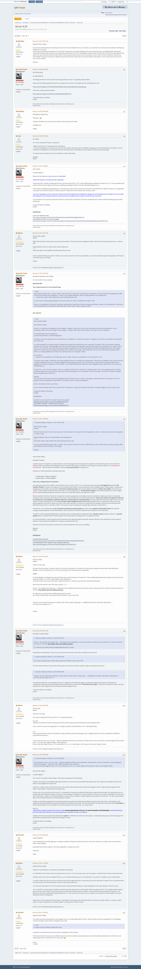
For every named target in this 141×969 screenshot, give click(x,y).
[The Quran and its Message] (16, 87)
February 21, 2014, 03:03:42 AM (40, 705)
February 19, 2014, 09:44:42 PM (40, 556)
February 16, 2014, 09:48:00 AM (40, 111)
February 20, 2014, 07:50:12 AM (40, 630)
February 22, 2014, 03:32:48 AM (40, 754)
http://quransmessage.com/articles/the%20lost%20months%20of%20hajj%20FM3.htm (58, 217)
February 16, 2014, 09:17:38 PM (40, 136)
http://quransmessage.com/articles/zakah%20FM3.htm (51, 402)
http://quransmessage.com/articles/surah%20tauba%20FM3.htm (52, 94)
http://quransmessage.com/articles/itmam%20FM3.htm (51, 405)
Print (124, 36)
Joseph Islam (22, 69)
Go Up (16, 948)
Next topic (122, 31)
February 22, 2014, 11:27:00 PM (40, 863)
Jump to (101, 956)
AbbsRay (21, 41)
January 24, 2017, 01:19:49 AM (40, 912)
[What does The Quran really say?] (16, 248)
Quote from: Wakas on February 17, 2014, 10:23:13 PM (49, 422)
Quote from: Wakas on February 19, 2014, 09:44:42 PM (49, 638)
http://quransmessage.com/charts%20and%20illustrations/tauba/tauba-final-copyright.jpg (59, 87)
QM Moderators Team (62, 22)
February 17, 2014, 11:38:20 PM (40, 418)
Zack (19, 136)
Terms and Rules (118, 967)
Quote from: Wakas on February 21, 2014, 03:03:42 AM (49, 758)
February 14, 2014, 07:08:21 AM (40, 41)
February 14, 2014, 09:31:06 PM (40, 69)
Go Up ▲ (126, 967)
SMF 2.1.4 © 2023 (17, 967)
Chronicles (72, 22)
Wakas (20, 233)
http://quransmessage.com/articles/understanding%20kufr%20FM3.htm (54, 544)
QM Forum (19, 7)
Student (21, 912)
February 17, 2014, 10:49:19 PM (40, 273)
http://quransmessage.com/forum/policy (116, 14)
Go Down (17, 36)
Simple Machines (26, 967)
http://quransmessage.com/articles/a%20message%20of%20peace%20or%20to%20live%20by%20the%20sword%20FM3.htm (70, 221)
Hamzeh (21, 835)
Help (112, 967)
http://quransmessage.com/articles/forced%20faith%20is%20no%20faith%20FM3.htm (58, 541)
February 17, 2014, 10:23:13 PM (40, 233)
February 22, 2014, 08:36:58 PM (40, 835)
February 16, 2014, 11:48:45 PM (40, 166)
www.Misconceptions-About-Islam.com (53, 267)
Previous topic (113, 31)
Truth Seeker (52, 22)
